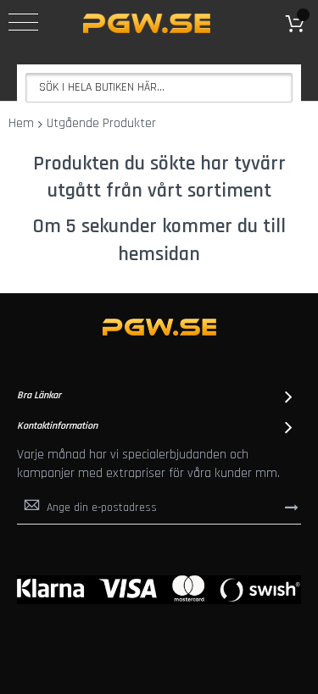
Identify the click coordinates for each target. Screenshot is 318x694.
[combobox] (159, 88)
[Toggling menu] (23, 22)
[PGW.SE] (146, 23)
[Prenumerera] (292, 507)
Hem (21, 123)
